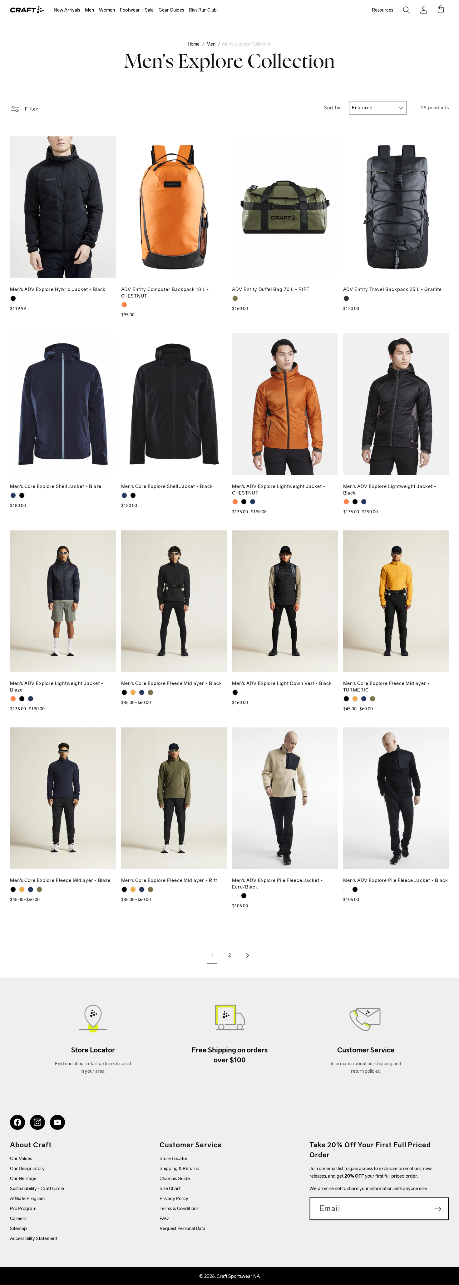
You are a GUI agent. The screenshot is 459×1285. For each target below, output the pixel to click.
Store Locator (174, 1158)
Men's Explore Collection (246, 44)
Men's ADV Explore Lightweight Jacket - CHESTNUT (278, 489)
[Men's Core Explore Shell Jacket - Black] (22, 495)
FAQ (164, 1218)
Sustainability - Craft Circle (37, 1188)
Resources (382, 10)
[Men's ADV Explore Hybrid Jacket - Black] (13, 298)
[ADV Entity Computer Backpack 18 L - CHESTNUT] (124, 305)
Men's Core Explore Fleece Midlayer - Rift (169, 880)
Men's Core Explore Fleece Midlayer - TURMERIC (386, 686)
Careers (18, 1218)
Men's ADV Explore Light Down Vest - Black (282, 683)
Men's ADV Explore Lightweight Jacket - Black (389, 489)
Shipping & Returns (179, 1168)
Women (107, 10)
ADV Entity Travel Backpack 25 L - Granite (392, 289)
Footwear (130, 10)
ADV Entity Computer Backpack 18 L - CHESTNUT (165, 292)
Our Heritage (23, 1178)
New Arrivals (67, 10)
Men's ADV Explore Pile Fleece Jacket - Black (395, 880)
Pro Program (23, 1208)
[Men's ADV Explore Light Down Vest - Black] (235, 692)
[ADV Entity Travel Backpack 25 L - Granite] (346, 298)
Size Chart (170, 1188)
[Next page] (247, 955)
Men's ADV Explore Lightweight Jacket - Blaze (56, 686)
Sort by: (333, 108)
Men (89, 10)
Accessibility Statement (33, 1238)
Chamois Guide (175, 1178)
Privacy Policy (174, 1198)
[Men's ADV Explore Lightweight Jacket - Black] (244, 502)
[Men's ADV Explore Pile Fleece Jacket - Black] (244, 896)
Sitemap (18, 1228)
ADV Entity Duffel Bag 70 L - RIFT (271, 289)
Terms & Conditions (179, 1208)
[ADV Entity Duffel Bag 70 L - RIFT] (235, 298)
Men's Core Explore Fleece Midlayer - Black (171, 683)
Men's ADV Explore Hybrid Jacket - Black (58, 289)
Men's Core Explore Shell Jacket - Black (167, 486)
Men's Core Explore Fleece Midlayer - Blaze (60, 880)
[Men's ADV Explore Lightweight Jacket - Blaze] (252, 502)
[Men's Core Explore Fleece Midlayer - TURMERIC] (133, 692)
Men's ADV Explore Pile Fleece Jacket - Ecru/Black (277, 883)
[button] (67, 10)
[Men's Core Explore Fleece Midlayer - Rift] (150, 692)
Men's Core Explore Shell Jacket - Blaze (55, 486)
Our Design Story (27, 1168)
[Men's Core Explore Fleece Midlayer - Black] (124, 692)
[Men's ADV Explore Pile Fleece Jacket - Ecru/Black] (235, 896)
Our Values (21, 1158)
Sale (149, 10)
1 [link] (212, 955)
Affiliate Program (27, 1198)
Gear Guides (171, 10)
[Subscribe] (438, 1208)
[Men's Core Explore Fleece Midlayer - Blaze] (142, 692)
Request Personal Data (182, 1228)
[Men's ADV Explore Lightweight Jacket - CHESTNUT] (235, 502)
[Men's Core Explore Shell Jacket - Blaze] (13, 495)
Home (194, 44)
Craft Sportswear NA (238, 1276)
